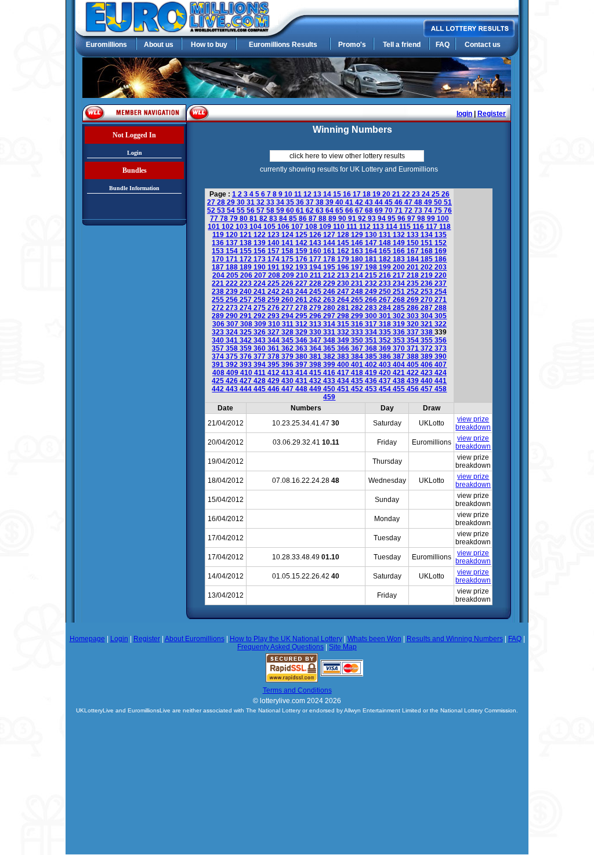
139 (260, 243)
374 (219, 356)
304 (427, 316)
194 (316, 267)
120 (233, 235)
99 (432, 218)
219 (427, 275)
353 (400, 340)
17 (358, 194)
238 (219, 292)
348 (330, 340)
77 (215, 218)
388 (414, 356)
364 (316, 348)
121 (246, 235)
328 (288, 332)
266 (372, 300)
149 (400, 243)
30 (242, 202)
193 (302, 267)
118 (445, 227)
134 (427, 235)
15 (338, 194)
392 (233, 365)
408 (219, 373)
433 (330, 381)
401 (358, 365)
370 (400, 348)
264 (344, 300)
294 (288, 316)
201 (414, 267)
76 (448, 210)
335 (386, 332)
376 (246, 356)
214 (358, 275)
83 (274, 218)
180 (358, 259)
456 (414, 389)
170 (219, 259)
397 (302, 365)
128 (344, 235)
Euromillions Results (283, 45)
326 (260, 332)
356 (440, 340)
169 (440, 251)
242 (274, 292)
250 (386, 292)
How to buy (209, 45)
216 (386, 275)
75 (439, 210)
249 (372, 292)
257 (246, 300)
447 (288, 389)
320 (414, 324)
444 (246, 389)
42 (360, 202)
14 (328, 194)
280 (330, 308)
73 (419, 210)
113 (379, 227)
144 (330, 243)
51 (448, 202)
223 (246, 283)
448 (302, 389)
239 (233, 292)
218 (414, 275)
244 (302, 292)
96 (402, 218)
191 (274, 267)
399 (330, 365)
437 (386, 381)
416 (330, 373)
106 (284, 227)
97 (412, 218)
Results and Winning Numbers (455, 639)
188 (233, 267)
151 (427, 243)
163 (358, 251)
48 (419, 202)
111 (352, 227)
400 (344, 365)
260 (288, 300)
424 (440, 373)
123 (274, 235)
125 (302, 235)
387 (400, 356)
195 (330, 267)
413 (288, 373)
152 (440, 243)
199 (386, 267)
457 (427, 389)
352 (386, 340)
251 (400, 292)
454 (386, 389)
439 (414, 381)
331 (330, 332)
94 (382, 218)
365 (330, 348)
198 (372, 267)
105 (270, 227)
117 (432, 227)
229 (330, 283)
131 (386, 235)
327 (274, 332)
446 (274, 389)
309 (261, 324)
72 (409, 210)
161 (330, 251)
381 (316, 356)
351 (372, 340)
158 (288, 251)
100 (443, 218)
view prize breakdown (473, 423)
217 (400, 275)
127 (330, 235)
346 (302, 340)
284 (386, 308)
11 (298, 194)
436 (372, 381)
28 (222, 202)
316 (358, 324)
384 (358, 356)
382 (330, 356)
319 (400, 324)
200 (400, 267)
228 (316, 283)
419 (372, 373)
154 (233, 251)
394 (260, 365)
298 (344, 316)
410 (247, 373)
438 (400, 381)
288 (440, 308)
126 (316, 235)
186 (440, 259)
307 (233, 324)
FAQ (443, 45)
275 (260, 308)
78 (225, 218)
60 (291, 210)
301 (386, 316)
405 (414, 365)
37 (311, 202)
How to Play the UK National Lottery (286, 639)
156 (260, 251)
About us (158, 45)
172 (246, 259)
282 (358, 308)
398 (316, 365)
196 (344, 267)
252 (414, 292)
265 (358, 300)
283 (372, 308)
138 (246, 243)
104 (256, 227)
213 (344, 275)
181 (372, 259)
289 (219, 316)
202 (427, 267)
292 (260, 316)
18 (367, 194)
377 (260, 356)
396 (288, 365)
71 (399, 210)
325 (246, 332)
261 (302, 300)
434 (344, 381)
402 (372, 365)
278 (302, 308)
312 (302, 324)
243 (288, 292)
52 (212, 210)
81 (254, 218)
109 (326, 227)
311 (288, 324)
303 (414, 316)
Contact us (483, 45)
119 (219, 235)
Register (491, 114)
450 (330, 389)
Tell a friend (402, 45)
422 (414, 373)
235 (414, 283)
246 (330, 292)
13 (318, 194)
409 (233, 373)
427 (246, 381)
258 (260, 300)
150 (414, 243)
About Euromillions (194, 639)
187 (219, 267)
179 (344, 259)
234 (400, 283)
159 (302, 251)
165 (386, 251)
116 (419, 227)
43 (370, 202)
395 (274, 365)
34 (281, 202)
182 (386, 259)
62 (311, 210)
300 (372, 316)
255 (219, 300)
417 (344, 373)
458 (440, 389)
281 (344, 308)
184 (414, 259)
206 (247, 275)
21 (397, 194)
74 (429, 210)
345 (288, 340)
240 (246, 292)
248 (358, 292)
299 (358, 316)
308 (247, 324)
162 (344, 251)
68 (370, 210)
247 (344, 292)
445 (260, 389)
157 (274, 251)
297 (330, 316)
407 (440, 365)
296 (316, 316)
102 (229, 227)
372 (427, 348)
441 (440, 381)
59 (281, 210)
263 (330, 300)
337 (414, 332)
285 (400, 308)
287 (427, 308)
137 (233, 243)
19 (377, 194)
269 (414, 300)
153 (219, 251)
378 (274, 356)
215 (372, 275)
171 (233, 259)
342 (246, 340)
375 (233, 356)
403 (386, 365)
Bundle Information (134, 188)
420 (386, 373)
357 (219, 348)
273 (233, 308)
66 (350, 210)
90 (343, 218)
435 (358, 381)
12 (308, 194)
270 (427, 300)
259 (274, 300)
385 (372, 356)
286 (414, 308)
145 (344, 243)
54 (232, 210)
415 (316, 373)
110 (339, 227)
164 (372, 251)
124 (288, 235)
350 (358, 340)
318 (386, 324)
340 (219, 340)
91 (353, 218)
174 (274, 259)
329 (302, 332)
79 (235, 218)
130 (372, 235)
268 (400, 300)
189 (246, 267)
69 (380, 210)
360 (260, 348)
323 (219, 332)
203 (440, 267)
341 (233, 340)
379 (288, 356)
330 (316, 332)
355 (427, 340)
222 (233, 283)
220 (440, 275)
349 (344, 340)
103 (242, 227)
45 (389, 202)
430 (288, 381)
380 (302, 356)
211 (316, 275)
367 (358, 348)
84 (284, 218)
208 (275, 275)
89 (333, 218)
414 (302, 373)
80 (244, 218)
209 (289, 275)
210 (303, 275)
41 (350, 202)
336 (400, 332)
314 (330, 324)
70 (389, 210)
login (464, 114)
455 (400, 389)
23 (417, 194)
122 (260, 235)
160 (316, 251)
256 (233, 300)
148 (386, 243)
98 (422, 218)
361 (274, 348)
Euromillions (106, 45)
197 (358, 267)
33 (271, 202)
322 (440, 324)
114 (392, 227)
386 (386, 356)
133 (414, 235)
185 (427, 259)
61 (301, 210)
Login (134, 153)
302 (400, 316)
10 (289, 194)
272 (219, 308)
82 (264, 218)
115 (405, 227)
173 (260, 259)
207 (261, 275)
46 (399, 202)
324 (233, 332)
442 (219, 389)
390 (440, 356)
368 (372, 348)
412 (274, 373)
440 (427, 381)
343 (260, 340)
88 (323, 218)
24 (427, 194)
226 (288, 283)
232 (372, 283)
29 (232, 202)
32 (261, 202)
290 (233, 316)
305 (440, 316)
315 (344, 324)
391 (219, 365)
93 (373, 218)
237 (440, 283)
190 (260, 267)
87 (313, 218)
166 (400, 251)
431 (302, 381)
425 (219, 381)
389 (427, 356)
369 (386, 348)
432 (316, 381)
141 (288, 243)
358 (233, 348)
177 (316, 259)
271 (440, 300)
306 (219, 324)
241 (260, 292)
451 (344, 389)
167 (414, 251)
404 (400, 365)
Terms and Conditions (297, 690)
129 (358, 235)
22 (407, 194)
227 (302, 283)
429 (274, 381)
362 (288, 348)
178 (330, 259)
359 (246, 348)
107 (298, 227)
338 (427, 332)
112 (365, 227)
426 (233, 381)
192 (288, 267)
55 (242, 210)
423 (427, 373)
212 (330, 275)
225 (274, 283)
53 (222, 210)
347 (316, 340)
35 (291, 202)
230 (344, 283)
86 (304, 218)
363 (302, 348)
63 (320, 210)
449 (316, 389)
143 (316, 243)
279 (316, 308)
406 (427, 365)
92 (363, 218)
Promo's (352, 45)
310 (275, 324)
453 (372, 389)
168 (427, 251)
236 (427, 283)
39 (330, 202)
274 (246, 308)
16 (348, 194)
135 (440, 235)
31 (251, 202)
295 (302, 316)
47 (409, 202)
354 (414, 340)
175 (288, 259)
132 (400, 235)
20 (387, 194)
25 (436, 194)
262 (316, 300)
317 (372, 324)
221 (219, 283)
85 (294, 218)
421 (400, 373)
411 (260, 373)
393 (246, 365)
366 (344, 348)
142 (302, 243)
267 (386, 300)
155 (246, 251)
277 (288, 308)
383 (344, 356)
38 (320, 202)
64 (330, 210)
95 (392, 218)
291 (246, 316)
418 (358, 373)
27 (212, 202)
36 (301, 202)
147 (372, 243)
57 (261, 210)
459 (329, 397)
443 (233, 389)
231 (358, 283)
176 (302, 259)
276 (274, 308)
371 (414, 348)
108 (312, 227)
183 (400, 259)
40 (340, 202)
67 (360, 210)
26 (445, 194)
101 (215, 227)
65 (340, 210)
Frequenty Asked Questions (280, 647)
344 (274, 340)
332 (344, 332)
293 (274, 316)
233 (386, 283)
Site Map (343, 647)
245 (316, 292)
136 (219, 243)
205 (233, 275)
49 (429, 202)
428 (260, 381)
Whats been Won (374, 639)
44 (380, 202)
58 (271, 210)
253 (427, 292)
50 (439, 202)
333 (358, 332)
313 (316, 324)
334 (372, 332)
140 (274, 243)
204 (219, 275)
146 (358, 243)
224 (260, 283)
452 (358, 389)
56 (251, 210)
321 (427, 324)
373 (440, 348)
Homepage (87, 639)
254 (440, 292)
